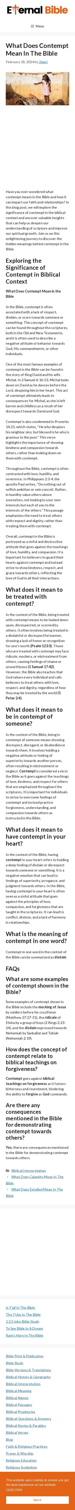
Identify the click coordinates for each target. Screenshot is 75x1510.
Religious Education (21, 1460)
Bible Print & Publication (25, 1356)
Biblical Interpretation (28, 1170)
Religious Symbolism (21, 1467)
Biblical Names (17, 1398)
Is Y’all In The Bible (20, 1307)
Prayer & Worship (19, 1453)
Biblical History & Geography (28, 1377)
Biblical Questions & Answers (28, 1418)
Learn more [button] (14, 1489)
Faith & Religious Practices (27, 1446)
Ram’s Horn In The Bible (24, 1335)
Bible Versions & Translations (28, 1370)
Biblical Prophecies (20, 1412)
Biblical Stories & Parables (26, 1425)
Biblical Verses (17, 1432)
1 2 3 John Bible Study (22, 1321)
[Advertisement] (37, 150)
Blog (9, 1439)
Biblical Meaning (19, 1391)
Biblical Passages (19, 1405)
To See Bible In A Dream (24, 1328)
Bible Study (14, 1363)
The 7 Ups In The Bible (23, 1314)
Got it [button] (37, 1499)
